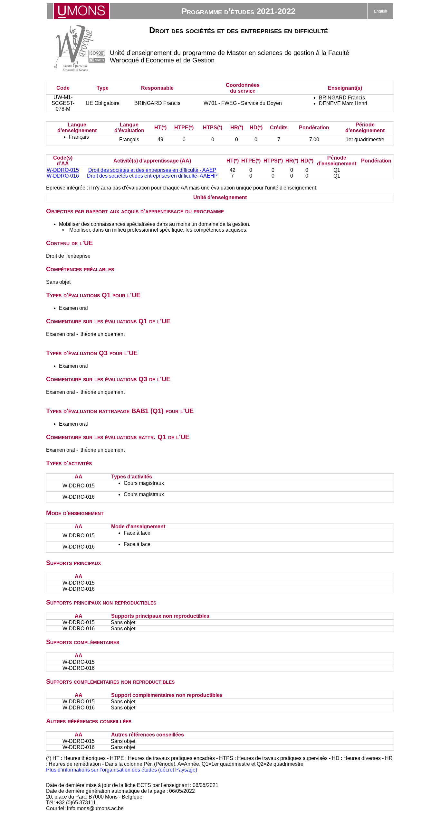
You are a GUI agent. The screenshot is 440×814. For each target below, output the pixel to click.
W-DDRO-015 (63, 170)
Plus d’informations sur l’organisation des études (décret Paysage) (121, 769)
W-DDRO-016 (63, 176)
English (380, 11)
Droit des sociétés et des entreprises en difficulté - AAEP (152, 170)
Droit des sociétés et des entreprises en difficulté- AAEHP (152, 176)
